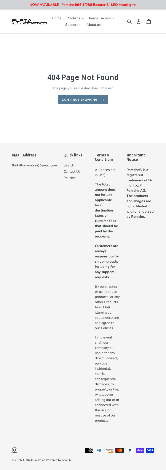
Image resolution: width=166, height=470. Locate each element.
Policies (70, 178)
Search (69, 165)
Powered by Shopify (59, 460)
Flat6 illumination (34, 460)
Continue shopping (79, 100)
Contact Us (72, 171)
